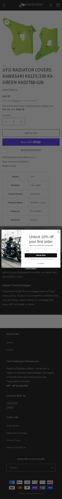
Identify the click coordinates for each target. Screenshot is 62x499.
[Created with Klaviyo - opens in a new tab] (31, 268)
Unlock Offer (40, 255)
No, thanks (41, 263)
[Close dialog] (58, 231)
